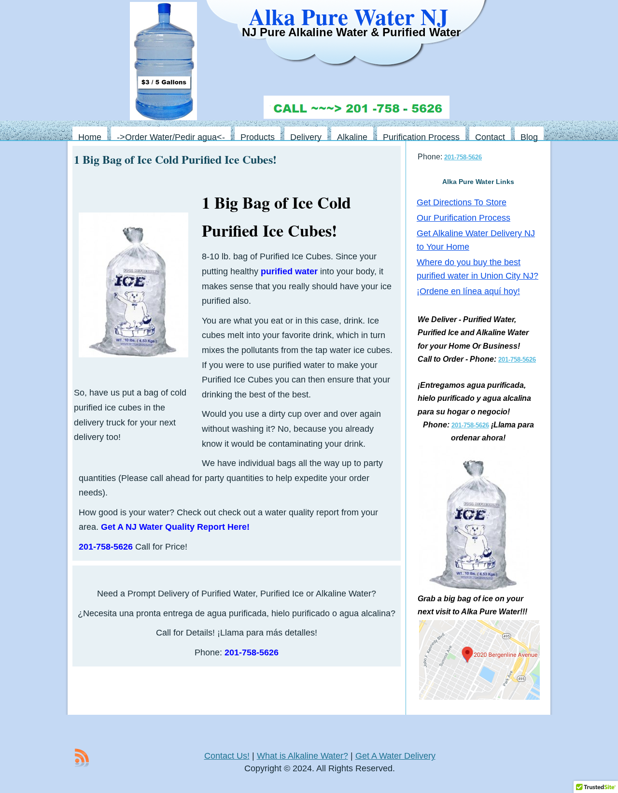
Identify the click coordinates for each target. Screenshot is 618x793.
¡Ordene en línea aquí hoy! (468, 291)
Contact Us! (227, 756)
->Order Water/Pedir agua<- (171, 136)
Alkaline (352, 136)
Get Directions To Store (461, 202)
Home (89, 136)
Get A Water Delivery (395, 756)
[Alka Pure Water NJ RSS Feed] (82, 758)
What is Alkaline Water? (302, 756)
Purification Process (421, 136)
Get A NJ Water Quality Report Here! (175, 527)
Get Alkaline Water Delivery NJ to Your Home (476, 240)
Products (257, 136)
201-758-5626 (252, 652)
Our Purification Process (463, 218)
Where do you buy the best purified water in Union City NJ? (477, 269)
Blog (529, 136)
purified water (289, 271)
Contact (490, 136)
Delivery (306, 136)
